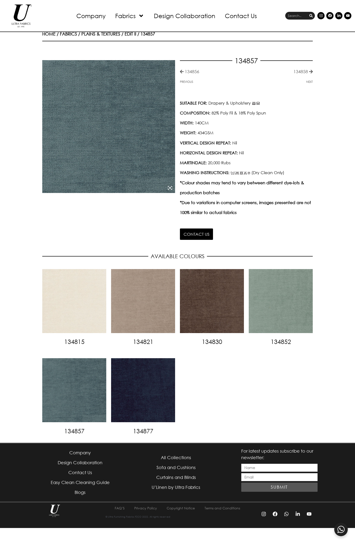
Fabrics (125, 15)
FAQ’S (120, 508)
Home (49, 33)
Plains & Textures (100, 33)
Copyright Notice (181, 508)
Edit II (130, 33)
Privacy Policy (145, 508)
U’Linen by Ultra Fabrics (176, 487)
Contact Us (241, 15)
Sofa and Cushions (176, 467)
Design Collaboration (184, 15)
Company (91, 15)
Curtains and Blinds (176, 477)
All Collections (176, 457)
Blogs (80, 492)
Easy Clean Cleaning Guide (80, 482)
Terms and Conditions (222, 508)
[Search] (311, 16)
